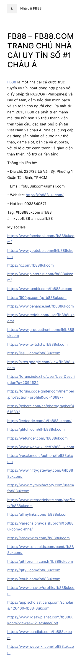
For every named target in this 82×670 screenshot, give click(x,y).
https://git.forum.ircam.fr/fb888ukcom (40, 561)
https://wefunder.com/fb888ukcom (37, 438)
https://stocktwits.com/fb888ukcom (38, 538)
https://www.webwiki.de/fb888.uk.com (40, 447)
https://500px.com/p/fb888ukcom (37, 297)
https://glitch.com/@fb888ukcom (36, 429)
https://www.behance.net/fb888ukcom (40, 306)
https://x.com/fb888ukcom (30, 265)
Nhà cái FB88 (30, 8)
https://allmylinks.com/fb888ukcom (38, 514)
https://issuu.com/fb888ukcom (33, 353)
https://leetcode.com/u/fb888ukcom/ (39, 420)
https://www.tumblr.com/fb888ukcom (39, 288)
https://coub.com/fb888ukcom (33, 579)
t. (12, 8)
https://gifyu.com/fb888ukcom (33, 570)
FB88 (11, 82)
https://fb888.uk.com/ (45, 194)
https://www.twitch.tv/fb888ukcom (37, 344)
